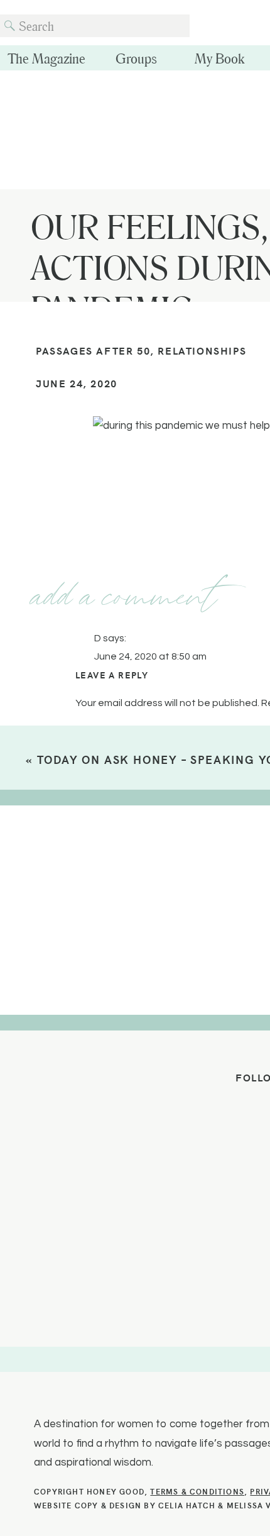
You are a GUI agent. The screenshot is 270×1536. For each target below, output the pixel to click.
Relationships (202, 350)
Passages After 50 (93, 350)
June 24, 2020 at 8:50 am (150, 656)
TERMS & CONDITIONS (197, 1491)
